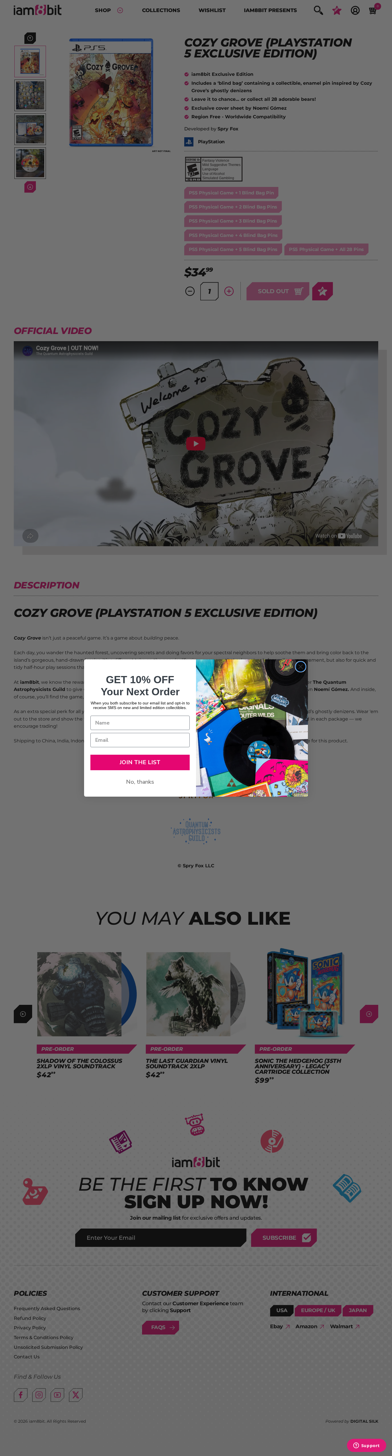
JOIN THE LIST (140, 762)
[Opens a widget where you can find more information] (366, 1446)
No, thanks (140, 782)
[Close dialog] (301, 667)
